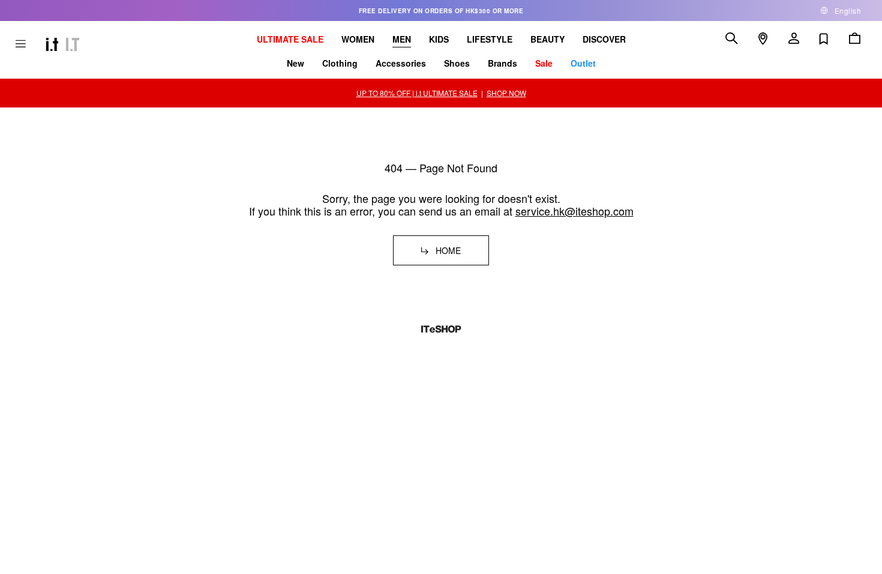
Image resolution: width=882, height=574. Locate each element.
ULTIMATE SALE (290, 39)
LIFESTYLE (489, 39)
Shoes (457, 63)
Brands (502, 63)
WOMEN (357, 39)
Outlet (583, 63)
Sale (544, 63)
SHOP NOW (506, 93)
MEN (401, 39)
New (295, 63)
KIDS (439, 39)
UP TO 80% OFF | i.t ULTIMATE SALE (417, 93)
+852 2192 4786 (152, 358)
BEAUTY (547, 39)
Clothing (340, 63)
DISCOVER (604, 39)
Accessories (401, 63)
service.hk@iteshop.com (574, 211)
